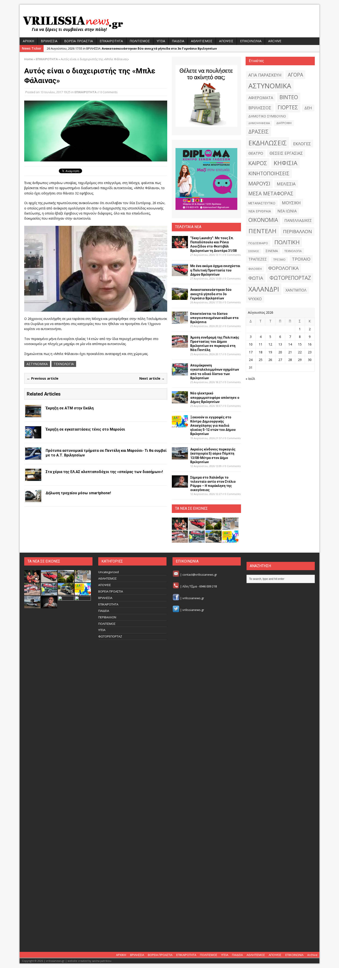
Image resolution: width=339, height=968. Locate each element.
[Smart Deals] (206, 96)
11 (260, 344)
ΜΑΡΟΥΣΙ (259, 183)
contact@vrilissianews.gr (199, 575)
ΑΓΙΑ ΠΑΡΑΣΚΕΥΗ (264, 75)
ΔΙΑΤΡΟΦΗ (283, 123)
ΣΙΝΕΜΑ (271, 251)
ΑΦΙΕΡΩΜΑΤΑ (260, 97)
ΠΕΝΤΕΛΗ (262, 231)
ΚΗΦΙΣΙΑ (285, 163)
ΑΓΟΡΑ (295, 74)
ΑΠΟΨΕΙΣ (226, 41)
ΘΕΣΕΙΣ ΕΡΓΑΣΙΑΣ (286, 153)
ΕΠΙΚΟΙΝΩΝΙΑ (251, 41)
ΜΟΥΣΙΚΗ (291, 203)
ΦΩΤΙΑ (255, 278)
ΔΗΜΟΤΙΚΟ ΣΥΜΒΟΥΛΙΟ (267, 116)
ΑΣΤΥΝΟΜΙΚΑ (37, 364)
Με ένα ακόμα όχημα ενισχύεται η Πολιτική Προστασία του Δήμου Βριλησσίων (215, 270)
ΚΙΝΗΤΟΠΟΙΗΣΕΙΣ (268, 173)
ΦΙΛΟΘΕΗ (255, 269)
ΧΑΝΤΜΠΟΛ (295, 290)
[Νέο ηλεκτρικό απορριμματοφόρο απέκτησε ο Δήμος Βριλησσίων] (180, 401)
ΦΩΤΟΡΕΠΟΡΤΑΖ (290, 277)
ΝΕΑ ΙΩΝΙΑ (287, 211)
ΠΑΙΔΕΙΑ (178, 41)
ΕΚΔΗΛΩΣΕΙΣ (267, 142)
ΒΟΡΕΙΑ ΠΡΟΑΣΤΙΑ (78, 41)
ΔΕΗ (308, 107)
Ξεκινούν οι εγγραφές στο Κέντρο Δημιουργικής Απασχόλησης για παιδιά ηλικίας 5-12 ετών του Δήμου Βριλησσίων (213, 425)
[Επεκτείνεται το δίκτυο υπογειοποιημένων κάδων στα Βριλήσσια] (180, 321)
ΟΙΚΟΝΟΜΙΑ (263, 219)
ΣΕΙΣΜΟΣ (253, 251)
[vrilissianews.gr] (169, 23)
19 (270, 352)
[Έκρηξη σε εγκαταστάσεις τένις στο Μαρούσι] (33, 435)
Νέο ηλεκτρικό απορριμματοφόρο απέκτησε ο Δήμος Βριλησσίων (214, 397)
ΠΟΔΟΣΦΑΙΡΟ (258, 243)
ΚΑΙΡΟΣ (257, 163)
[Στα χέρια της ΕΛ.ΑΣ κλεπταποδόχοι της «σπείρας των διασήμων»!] (33, 478)
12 (270, 344)
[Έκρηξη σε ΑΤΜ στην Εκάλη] (33, 414)
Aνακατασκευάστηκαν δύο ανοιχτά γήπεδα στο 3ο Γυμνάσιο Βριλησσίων (211, 294)
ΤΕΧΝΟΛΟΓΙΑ (64, 364)
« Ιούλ (250, 378)
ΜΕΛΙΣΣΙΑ (286, 184)
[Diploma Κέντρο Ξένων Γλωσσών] (206, 179)
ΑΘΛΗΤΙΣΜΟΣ (201, 41)
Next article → (152, 378)
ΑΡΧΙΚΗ (28, 41)
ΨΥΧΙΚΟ (255, 298)
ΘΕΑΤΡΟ (255, 153)
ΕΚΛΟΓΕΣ (302, 143)
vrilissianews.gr (193, 598)
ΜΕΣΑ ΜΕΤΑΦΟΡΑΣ (270, 193)
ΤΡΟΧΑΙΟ (301, 259)
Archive (274, 41)
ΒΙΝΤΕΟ (289, 97)
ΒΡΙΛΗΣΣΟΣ (259, 107)
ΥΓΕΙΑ (161, 41)
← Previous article (42, 378)
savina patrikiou (101, 960)
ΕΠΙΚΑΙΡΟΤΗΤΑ (111, 41)
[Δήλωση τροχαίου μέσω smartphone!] (33, 499)
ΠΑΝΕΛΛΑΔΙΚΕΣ (298, 220)
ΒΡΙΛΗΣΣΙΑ (49, 41)
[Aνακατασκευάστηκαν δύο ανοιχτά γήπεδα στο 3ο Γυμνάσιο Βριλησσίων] (180, 297)
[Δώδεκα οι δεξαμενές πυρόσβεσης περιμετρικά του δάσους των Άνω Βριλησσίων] (66, 940)
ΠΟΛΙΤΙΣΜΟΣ (140, 41)
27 (280, 359)
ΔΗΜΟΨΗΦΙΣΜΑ (259, 123)
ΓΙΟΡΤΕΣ (288, 107)
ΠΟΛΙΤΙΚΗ (287, 242)
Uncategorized (108, 572)
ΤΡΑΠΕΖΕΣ (257, 259)
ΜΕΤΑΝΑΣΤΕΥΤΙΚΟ (261, 203)
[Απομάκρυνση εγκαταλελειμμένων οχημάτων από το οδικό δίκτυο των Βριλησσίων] (180, 373)
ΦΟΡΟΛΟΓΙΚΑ (283, 268)
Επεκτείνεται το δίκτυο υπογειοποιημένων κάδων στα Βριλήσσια (214, 318)
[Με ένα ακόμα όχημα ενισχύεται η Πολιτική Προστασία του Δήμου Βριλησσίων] (180, 273)
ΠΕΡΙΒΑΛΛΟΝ (297, 231)
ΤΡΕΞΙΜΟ (279, 260)
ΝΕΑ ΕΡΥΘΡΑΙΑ (259, 211)
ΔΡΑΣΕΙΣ (258, 131)
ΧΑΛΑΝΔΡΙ (263, 289)
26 (270, 359)
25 (260, 359)
